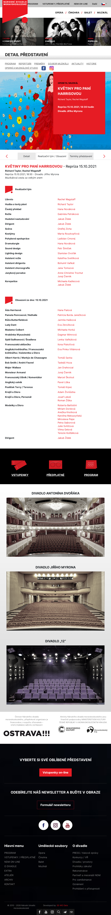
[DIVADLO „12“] (55, 675)
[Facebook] (39, 912)
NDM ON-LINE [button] (81, 4)
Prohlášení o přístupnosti (86, 888)
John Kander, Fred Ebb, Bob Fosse (57, 44)
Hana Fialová (65, 310)
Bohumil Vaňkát (66, 263)
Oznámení (78, 884)
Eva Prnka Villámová (69, 349)
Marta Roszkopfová (68, 233)
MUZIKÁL (102, 12)
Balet (41, 861)
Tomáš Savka (65, 357)
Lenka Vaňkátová (67, 339)
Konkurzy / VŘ (80, 857)
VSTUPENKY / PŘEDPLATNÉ (20, 857)
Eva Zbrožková (66, 324)
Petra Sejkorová (66, 422)
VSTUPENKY (19, 475)
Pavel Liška (64, 382)
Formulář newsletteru (55, 805)
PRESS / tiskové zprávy (85, 852)
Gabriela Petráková (68, 214)
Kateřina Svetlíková (68, 258)
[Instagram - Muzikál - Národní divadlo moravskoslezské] (51, 68)
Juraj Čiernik (64, 276)
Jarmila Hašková (67, 319)
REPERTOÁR (25, 63)
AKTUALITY (78, 63)
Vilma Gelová (65, 429)
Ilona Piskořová (66, 344)
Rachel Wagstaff (66, 199)
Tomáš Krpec (65, 387)
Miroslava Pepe (66, 419)
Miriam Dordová (66, 408)
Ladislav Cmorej (66, 238)
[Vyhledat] (59, 912)
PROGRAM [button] (33, 4)
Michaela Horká (66, 329)
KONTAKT (9, 884)
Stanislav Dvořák (67, 253)
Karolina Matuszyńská (70, 415)
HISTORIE (91, 63)
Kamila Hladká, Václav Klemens (13, 44)
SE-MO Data (62, 905)
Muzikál (42, 866)
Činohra (42, 857)
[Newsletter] (65, 912)
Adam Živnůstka (66, 392)
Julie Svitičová (66, 426)
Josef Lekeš (64, 396)
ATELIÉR (8, 875)
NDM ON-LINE (12, 861)
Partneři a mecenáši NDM (86, 875)
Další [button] (94, 4)
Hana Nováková (66, 209)
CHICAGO (49, 41)
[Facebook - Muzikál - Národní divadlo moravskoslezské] (43, 68)
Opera (41, 852)
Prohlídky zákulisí (82, 866)
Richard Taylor (65, 204)
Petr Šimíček (64, 248)
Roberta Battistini (67, 405)
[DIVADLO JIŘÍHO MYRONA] (55, 601)
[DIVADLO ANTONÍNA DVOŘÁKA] (55, 527)
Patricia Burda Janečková (72, 315)
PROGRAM (10, 63)
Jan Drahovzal (65, 367)
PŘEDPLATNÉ (55, 475)
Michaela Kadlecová (68, 281)
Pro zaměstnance (82, 879)
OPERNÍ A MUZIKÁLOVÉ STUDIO (21, 68)
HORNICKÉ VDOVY (10, 41)
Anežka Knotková (67, 412)
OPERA (59, 12)
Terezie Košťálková (68, 433)
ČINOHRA (73, 12)
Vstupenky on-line (55, 772)
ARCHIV (8, 879)
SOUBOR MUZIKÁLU (58, 63)
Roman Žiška (65, 400)
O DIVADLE (10, 866)
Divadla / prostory (82, 861)
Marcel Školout (66, 377)
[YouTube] (46, 912)
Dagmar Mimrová (67, 334)
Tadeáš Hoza (65, 362)
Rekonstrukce (80, 870)
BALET (88, 12)
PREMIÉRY (39, 63)
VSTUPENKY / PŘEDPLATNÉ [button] (56, 4)
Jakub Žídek (64, 218)
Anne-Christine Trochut (70, 272)
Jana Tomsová (66, 268)
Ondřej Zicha (65, 228)
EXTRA (8, 870)
